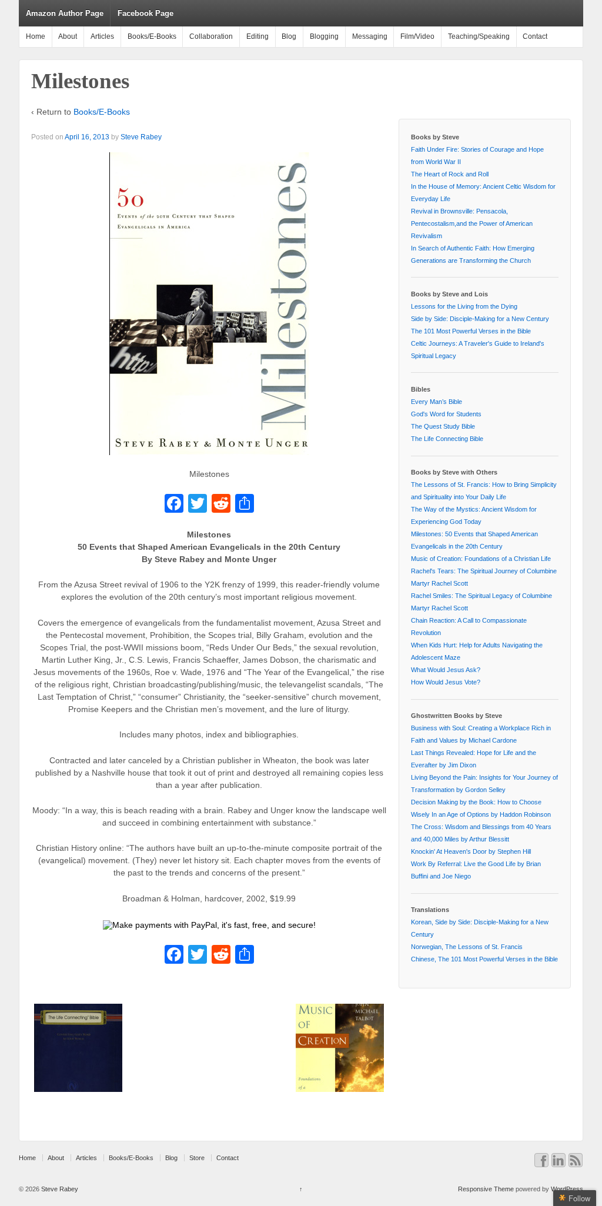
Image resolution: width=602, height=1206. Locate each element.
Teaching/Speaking (479, 36)
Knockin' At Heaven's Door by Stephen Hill (471, 851)
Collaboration (211, 36)
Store (197, 1157)
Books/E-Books (152, 36)
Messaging (369, 36)
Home (35, 36)
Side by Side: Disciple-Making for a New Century (480, 318)
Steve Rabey (141, 137)
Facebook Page (145, 13)
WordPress (567, 1188)
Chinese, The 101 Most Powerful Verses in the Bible (484, 959)
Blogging (324, 36)
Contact (535, 36)
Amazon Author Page (64, 13)
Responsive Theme (486, 1188)
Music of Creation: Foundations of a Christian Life (481, 558)
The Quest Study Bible (443, 426)
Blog (289, 36)
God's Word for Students (446, 413)
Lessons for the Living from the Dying (464, 306)
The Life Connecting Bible (447, 438)
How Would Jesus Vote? (445, 682)
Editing (257, 36)
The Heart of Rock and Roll (450, 174)
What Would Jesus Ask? (445, 669)
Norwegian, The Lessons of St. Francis (467, 946)
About (67, 36)
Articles (102, 36)
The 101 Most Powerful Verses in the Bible (471, 331)
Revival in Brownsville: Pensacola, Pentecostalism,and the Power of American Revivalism (472, 223)
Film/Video (417, 36)
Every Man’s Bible (436, 401)
